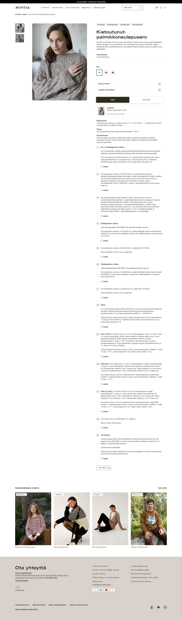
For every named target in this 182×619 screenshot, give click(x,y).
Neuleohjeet (57, 8)
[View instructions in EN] (106, 73)
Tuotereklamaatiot (21, 580)
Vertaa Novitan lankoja (141, 581)
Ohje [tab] (113, 100)
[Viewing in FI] (99, 73)
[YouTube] (158, 607)
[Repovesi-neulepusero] (33, 520)
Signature (86, 8)
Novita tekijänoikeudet (57, 605)
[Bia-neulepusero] (110, 520)
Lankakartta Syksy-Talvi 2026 (144, 577)
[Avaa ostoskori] (165, 7)
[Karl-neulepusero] (72, 520)
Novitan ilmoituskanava (141, 574)
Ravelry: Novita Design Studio (105, 570)
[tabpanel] (129, 287)
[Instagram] (165, 607)
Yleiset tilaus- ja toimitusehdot (105, 577)
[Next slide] (82, 61)
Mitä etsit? (128, 8)
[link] (129, 111)
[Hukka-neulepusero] (149, 520)
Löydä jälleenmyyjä (139, 566)
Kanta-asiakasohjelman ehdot (26, 609)
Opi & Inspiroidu (72, 8)
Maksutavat (97, 581)
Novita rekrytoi (99, 574)
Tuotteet (45, 8)
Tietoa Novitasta (100, 566)
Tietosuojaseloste (22, 605)
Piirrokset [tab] (146, 100)
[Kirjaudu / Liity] (161, 7)
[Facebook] (151, 607)
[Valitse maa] (156, 7)
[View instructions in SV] (113, 73)
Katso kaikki (162, 488)
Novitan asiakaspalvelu (23, 573)
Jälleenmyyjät (99, 8)
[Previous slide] (36, 61)
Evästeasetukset (39, 605)
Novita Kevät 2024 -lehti (116, 110)
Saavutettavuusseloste (79, 605)
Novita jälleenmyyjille (140, 570)
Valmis (105, 167)
